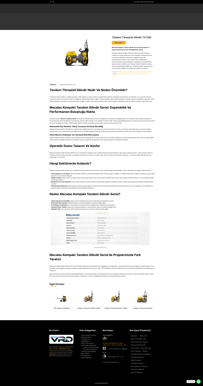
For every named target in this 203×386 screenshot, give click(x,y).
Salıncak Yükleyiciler (137, 372)
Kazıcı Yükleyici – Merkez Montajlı (141, 348)
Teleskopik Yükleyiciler (137, 369)
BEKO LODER (85, 353)
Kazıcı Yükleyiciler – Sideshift (139, 351)
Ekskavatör (134, 336)
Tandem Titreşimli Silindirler (143, 72)
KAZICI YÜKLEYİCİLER (87, 343)
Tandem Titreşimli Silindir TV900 (88, 308)
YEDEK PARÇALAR (86, 358)
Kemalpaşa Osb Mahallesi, (110, 343)
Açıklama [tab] (53, 85)
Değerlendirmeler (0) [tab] (67, 85)
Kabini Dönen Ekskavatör (88, 335)
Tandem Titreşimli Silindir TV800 (115, 308)
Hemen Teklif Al (119, 42)
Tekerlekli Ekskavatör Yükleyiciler (141, 354)
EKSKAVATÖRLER (86, 337)
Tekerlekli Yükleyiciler (137, 363)
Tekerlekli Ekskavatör (137, 357)
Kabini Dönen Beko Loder (138, 339)
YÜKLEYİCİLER (85, 339)
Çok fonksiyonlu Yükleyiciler (139, 366)
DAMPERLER (85, 341)
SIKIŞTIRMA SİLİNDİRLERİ (126, 72)
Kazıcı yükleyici (66, 346)
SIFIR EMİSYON (85, 355)
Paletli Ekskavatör (136, 360)
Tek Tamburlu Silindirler (62, 308)
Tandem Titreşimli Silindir (125, 74)
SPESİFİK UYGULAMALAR (88, 351)
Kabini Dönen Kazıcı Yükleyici (139, 342)
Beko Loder (143, 336)
